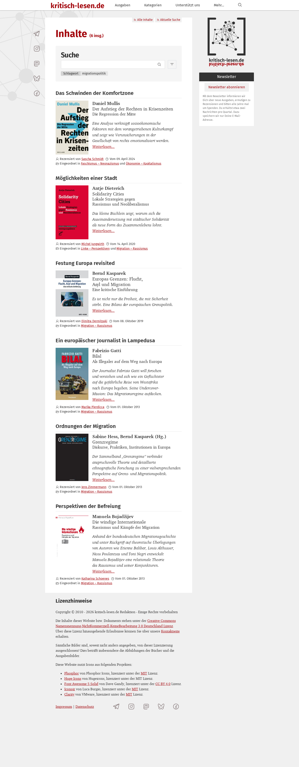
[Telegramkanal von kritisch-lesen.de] (36, 33)
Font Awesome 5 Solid (81, 684)
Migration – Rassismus (132, 248)
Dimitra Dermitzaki (94, 321)
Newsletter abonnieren (226, 87)
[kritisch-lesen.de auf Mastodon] (36, 63)
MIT (144, 673)
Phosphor (71, 673)
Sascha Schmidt (92, 159)
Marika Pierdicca (92, 407)
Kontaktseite (170, 631)
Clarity (69, 694)
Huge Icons (72, 678)
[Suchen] (240, 5)
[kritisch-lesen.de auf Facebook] (36, 93)
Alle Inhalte (145, 20)
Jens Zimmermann (93, 487)
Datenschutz (85, 706)
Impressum (64, 706)
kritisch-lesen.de (77, 5)
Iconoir (69, 689)
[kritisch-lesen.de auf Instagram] (36, 48)
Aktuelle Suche (170, 20)
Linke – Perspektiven (95, 248)
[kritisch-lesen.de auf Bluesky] (36, 78)
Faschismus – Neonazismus (100, 163)
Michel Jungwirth (92, 244)
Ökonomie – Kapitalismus (143, 163)
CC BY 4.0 (163, 684)
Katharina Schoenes (95, 579)
